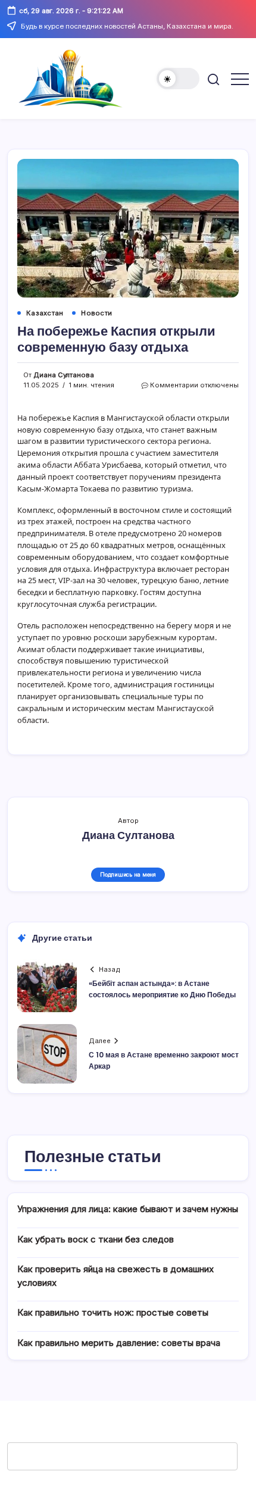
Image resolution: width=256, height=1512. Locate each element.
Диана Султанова (63, 375)
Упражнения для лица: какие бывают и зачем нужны (127, 1208)
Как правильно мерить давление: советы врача (118, 1342)
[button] (178, 78)
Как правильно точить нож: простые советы (112, 1312)
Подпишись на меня (128, 874)
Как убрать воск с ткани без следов (95, 1239)
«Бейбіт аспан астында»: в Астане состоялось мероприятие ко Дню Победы (162, 989)
